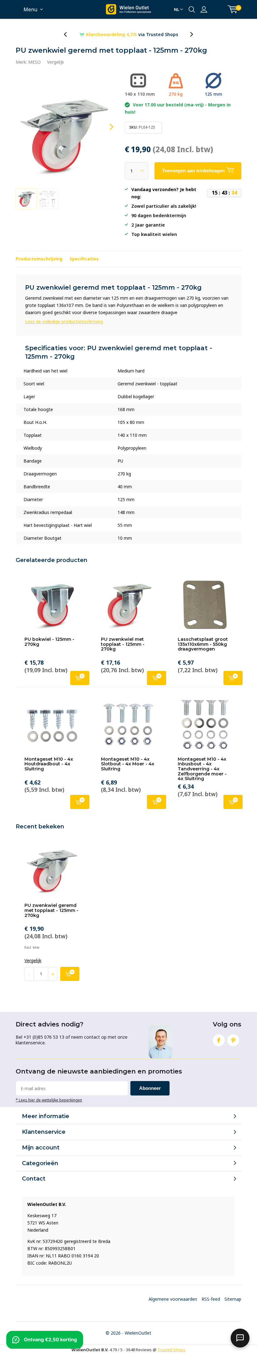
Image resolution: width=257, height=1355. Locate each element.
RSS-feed (211, 1299)
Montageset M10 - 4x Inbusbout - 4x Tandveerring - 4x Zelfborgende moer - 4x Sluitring (202, 769)
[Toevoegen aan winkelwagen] (69, 974)
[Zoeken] (192, 9)
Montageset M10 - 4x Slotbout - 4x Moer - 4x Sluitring (127, 764)
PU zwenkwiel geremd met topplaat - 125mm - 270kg (51, 910)
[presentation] (68, 34)
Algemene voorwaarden (173, 1299)
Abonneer (150, 1088)
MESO (34, 62)
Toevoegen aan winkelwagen (79, 678)
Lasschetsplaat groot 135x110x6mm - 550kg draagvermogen (203, 644)
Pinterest (233, 1040)
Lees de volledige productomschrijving (64, 321)
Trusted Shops (171, 1349)
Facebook (219, 1040)
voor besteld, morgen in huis (132, 34)
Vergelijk (55, 62)
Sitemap (232, 1299)
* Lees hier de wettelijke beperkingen (49, 1099)
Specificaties (84, 259)
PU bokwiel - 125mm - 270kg (49, 641)
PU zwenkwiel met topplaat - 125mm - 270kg (122, 644)
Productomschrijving (39, 259)
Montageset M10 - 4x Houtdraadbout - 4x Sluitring (48, 764)
